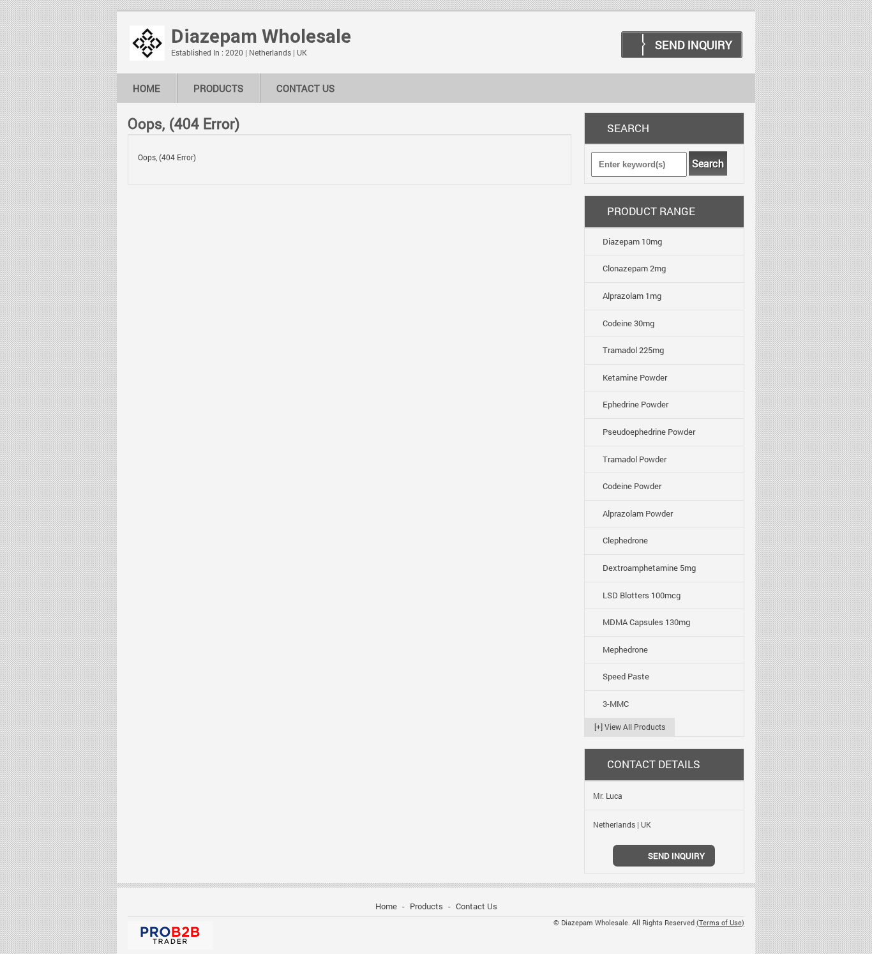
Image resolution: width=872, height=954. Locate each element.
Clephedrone (625, 540)
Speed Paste (626, 676)
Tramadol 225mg (633, 350)
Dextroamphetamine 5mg (649, 567)
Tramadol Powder (634, 459)
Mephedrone (625, 649)
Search (708, 163)
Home (146, 88)
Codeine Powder (632, 486)
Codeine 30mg (628, 323)
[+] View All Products (629, 727)
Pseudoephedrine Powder (649, 431)
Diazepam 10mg (632, 241)
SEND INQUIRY (693, 44)
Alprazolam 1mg (632, 295)
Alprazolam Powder (638, 513)
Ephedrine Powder (635, 404)
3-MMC (616, 703)
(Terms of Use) (720, 922)
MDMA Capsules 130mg (646, 622)
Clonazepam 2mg (634, 268)
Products (218, 88)
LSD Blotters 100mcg (641, 595)
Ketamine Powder (635, 377)
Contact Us (305, 88)
